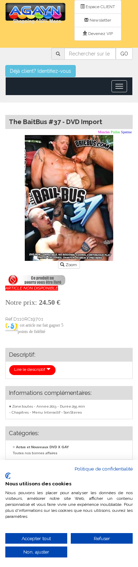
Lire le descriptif (30, 369)
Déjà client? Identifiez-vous (40, 71)
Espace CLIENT (100, 6)
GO (124, 54)
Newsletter (99, 20)
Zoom (71, 264)
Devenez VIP (100, 33)
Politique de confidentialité (104, 469)
